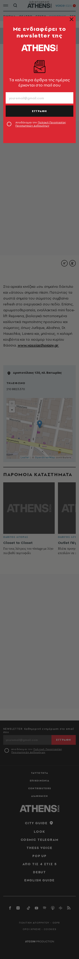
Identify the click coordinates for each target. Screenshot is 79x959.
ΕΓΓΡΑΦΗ (39, 111)
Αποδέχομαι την (40, 124)
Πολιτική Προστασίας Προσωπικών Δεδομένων (40, 124)
